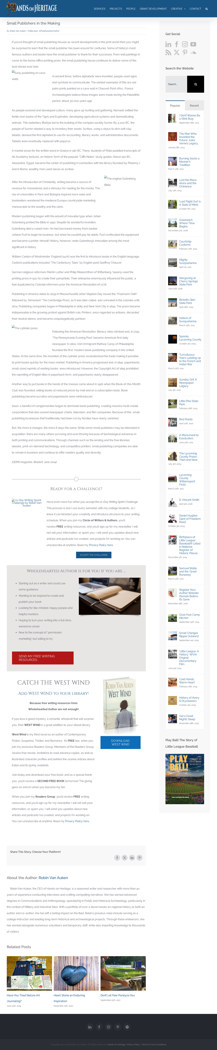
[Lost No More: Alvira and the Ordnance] (172, 181)
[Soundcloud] (193, 52)
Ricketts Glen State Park (187, 301)
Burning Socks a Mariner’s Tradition (189, 162)
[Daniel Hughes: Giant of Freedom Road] (172, 517)
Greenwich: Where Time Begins (187, 223)
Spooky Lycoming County (190, 338)
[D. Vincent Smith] (172, 501)
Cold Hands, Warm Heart (187, 681)
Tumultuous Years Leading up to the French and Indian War (190, 359)
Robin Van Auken (18, 31)
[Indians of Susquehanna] (172, 319)
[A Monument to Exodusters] (172, 436)
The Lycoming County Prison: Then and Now (188, 456)
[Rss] (168, 52)
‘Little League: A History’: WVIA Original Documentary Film (189, 658)
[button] (206, 8)
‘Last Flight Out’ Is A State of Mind (190, 203)
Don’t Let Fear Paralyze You (118, 995)
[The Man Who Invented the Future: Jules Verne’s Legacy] (172, 135)
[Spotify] (127, 1027)
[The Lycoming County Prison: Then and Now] (172, 454)
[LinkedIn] (168, 44)
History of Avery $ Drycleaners (189, 699)
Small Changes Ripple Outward (189, 634)
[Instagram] (185, 44)
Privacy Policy (133, 1044)
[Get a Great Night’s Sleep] (172, 717)
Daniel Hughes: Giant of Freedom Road (190, 519)
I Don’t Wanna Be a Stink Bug (189, 117)
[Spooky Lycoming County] (172, 337)
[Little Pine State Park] (172, 402)
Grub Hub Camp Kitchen (189, 616)
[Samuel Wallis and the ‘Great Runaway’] (172, 569)
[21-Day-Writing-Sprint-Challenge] (27, 500)
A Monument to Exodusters (189, 437)
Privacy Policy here (101, 545)
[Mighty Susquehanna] (172, 261)
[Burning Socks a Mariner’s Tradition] (172, 159)
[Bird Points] (172, 420)
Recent (194, 105)
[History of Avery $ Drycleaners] (172, 699)
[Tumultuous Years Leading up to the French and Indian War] (172, 356)
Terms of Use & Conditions (154, 1044)
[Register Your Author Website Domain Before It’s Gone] (172, 591)
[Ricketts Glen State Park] (172, 301)
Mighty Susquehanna (187, 261)
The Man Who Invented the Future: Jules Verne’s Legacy (188, 138)
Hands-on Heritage (116, 1044)
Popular (175, 105)
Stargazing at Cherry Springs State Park (188, 281)
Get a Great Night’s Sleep (187, 717)
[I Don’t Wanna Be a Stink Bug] (172, 116)
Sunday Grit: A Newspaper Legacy (188, 383)
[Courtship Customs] (172, 242)
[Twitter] (177, 52)
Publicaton (33, 31)
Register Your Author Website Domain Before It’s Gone (189, 594)
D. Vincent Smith (189, 499)
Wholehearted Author (49, 31)
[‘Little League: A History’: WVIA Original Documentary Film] (172, 652)
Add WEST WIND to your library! (53, 693)
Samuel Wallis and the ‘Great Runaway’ (188, 571)
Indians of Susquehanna (187, 319)
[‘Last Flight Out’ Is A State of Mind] (172, 202)
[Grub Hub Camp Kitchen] (172, 616)
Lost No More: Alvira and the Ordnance (188, 183)
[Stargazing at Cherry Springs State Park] (172, 279)
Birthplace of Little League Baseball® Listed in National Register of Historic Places (189, 545)
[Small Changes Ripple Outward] (172, 634)
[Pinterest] (185, 52)
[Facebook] (177, 44)
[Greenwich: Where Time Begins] (172, 221)
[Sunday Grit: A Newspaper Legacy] (172, 381)
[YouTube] (193, 44)
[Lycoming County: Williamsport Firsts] (172, 476)
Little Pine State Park (188, 402)
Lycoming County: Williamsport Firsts (187, 479)
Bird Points (186, 419)
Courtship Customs (185, 243)
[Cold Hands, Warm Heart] (172, 680)
